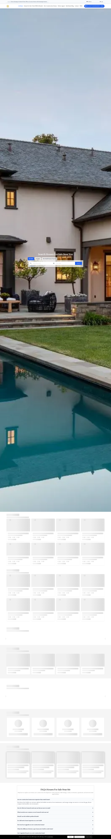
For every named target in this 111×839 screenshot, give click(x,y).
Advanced (31, 266)
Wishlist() (89, 1)
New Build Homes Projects (49, 258)
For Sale (31, 258)
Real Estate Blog (70, 6)
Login (102, 1)
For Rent (38, 258)
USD (95, 1)
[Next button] (8, 1)
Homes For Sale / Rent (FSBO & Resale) (33, 6)
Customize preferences (79, 836)
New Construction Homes (50, 6)
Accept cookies (89, 836)
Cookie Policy (50, 836)
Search (78, 263)
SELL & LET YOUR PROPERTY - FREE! (94, 6)
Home (21, 6)
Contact (77, 6)
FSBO (81, 6)
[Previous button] (9, 1)
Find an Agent (61, 6)
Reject (70, 836)
